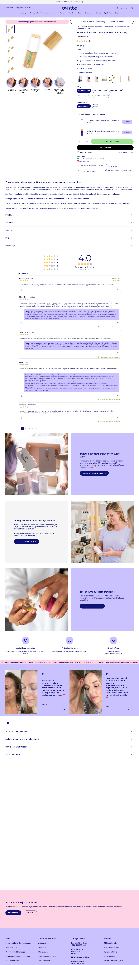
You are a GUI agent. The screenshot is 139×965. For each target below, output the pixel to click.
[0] (122, 8)
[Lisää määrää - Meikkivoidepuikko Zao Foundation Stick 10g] (87, 141)
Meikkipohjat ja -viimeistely (94, 26)
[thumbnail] (11, 29)
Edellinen (17, 50)
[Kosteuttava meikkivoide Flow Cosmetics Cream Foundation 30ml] (88, 79)
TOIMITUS (83, 165)
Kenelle (9, 222)
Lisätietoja (10, 246)
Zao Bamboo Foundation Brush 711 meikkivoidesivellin (104, 121)
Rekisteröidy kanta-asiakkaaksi (18, 943)
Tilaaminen (42, 947)
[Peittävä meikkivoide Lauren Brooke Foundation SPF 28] (104, 79)
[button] (23, 13)
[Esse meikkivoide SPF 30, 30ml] (80, 79)
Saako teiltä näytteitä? (16, 747)
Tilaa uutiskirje (11, 947)
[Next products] (131, 114)
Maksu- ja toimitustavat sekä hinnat (22, 739)
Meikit (83, 26)
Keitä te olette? (12, 754)
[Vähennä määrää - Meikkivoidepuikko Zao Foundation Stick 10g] (79, 141)
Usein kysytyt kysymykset (16, 952)
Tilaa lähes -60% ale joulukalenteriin (68, 2)
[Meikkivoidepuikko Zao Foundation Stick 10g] (112, 79)
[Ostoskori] (132, 8)
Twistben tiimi (109, 956)
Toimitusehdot (44, 961)
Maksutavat (43, 952)
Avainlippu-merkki (111, 947)
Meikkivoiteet (109, 26)
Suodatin (24, 274)
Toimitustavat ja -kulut (47, 956)
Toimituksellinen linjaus (113, 961)
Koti (78, 26)
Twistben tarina (110, 952)
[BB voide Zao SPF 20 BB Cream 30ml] (120, 79)
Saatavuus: (81, 156)
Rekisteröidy (100, 22)
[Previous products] (126, 114)
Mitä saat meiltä (110, 943)
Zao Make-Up (82, 36)
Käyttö (8, 230)
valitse (48, 22)
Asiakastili (42, 943)
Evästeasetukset (12, 961)
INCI (7, 238)
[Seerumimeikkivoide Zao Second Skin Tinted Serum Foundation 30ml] (129, 79)
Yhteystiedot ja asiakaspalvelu (17, 956)
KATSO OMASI (127, 170)
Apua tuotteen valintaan (16, 731)
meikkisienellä (78, 203)
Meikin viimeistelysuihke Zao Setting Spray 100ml (104, 131)
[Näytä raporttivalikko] (118, 289)
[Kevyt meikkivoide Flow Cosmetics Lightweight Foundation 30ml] (96, 79)
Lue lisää (9, 215)
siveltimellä (91, 203)
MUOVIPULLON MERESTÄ (88, 171)
